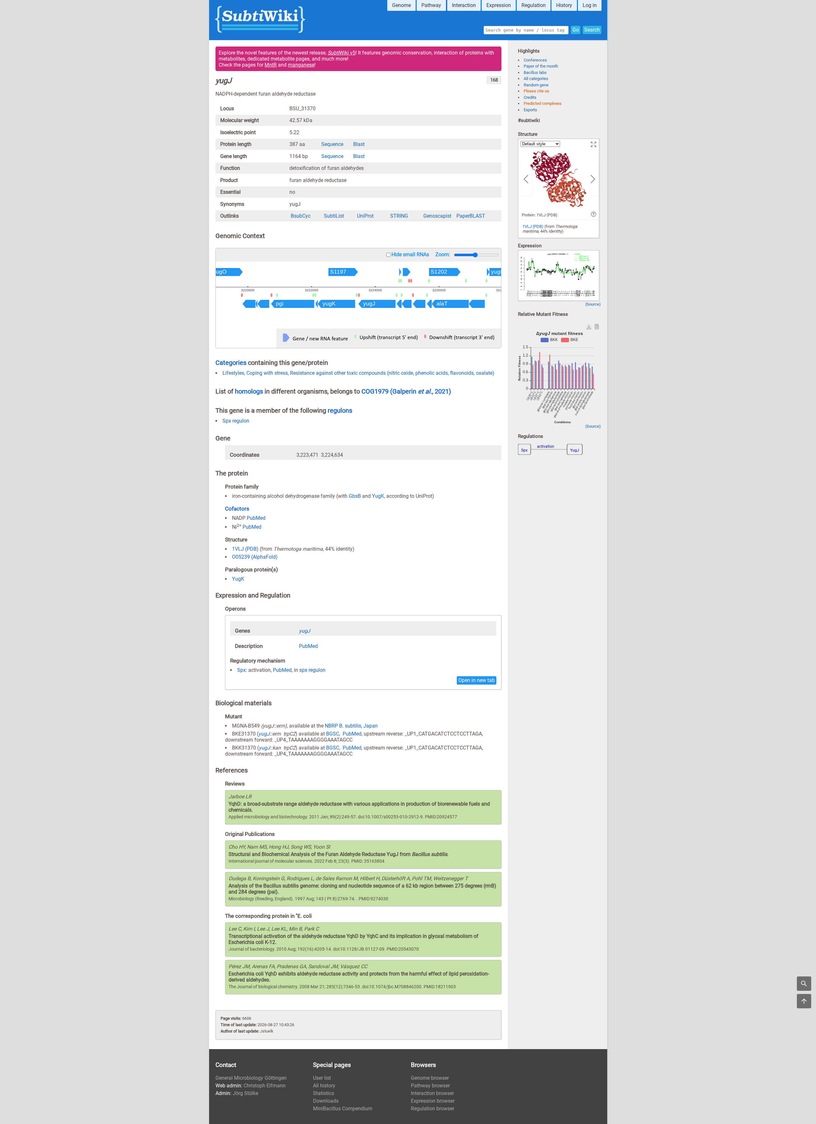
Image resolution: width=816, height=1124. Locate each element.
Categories (230, 362)
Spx (241, 670)
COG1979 (375, 391)
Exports (530, 109)
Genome (401, 5)
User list (322, 1078)
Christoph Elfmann (265, 1086)
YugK (378, 496)
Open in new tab (476, 680)
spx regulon (312, 670)
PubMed (256, 518)
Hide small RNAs (410, 254)
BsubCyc (300, 216)
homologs (249, 391)
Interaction (464, 5)
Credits (530, 97)
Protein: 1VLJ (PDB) (539, 215)
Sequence (332, 144)
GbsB (355, 496)
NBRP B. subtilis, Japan (351, 726)
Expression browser (433, 1101)
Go (575, 30)
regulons (340, 410)
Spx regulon (235, 421)
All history (324, 1086)
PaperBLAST (470, 216)
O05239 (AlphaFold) (255, 557)
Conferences (535, 60)
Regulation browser (432, 1109)
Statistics (323, 1093)
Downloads (326, 1101)
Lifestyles (233, 373)
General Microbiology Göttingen (251, 1078)
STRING (399, 216)
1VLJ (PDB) (245, 549)
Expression (498, 5)
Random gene (536, 85)
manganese (301, 65)
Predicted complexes (543, 103)
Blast (359, 144)
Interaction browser (432, 1093)
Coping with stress (267, 373)
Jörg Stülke (245, 1093)
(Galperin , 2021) (420, 391)
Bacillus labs (535, 72)
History (564, 5)
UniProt (365, 216)
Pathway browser (430, 1086)
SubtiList (334, 216)
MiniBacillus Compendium (342, 1109)
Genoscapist (437, 216)
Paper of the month (541, 66)
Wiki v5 (341, 53)
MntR (271, 65)
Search (592, 30)
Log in (590, 5)
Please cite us (536, 91)
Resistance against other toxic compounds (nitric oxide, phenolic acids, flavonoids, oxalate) (392, 373)
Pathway (431, 5)
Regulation (533, 5)
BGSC (332, 734)
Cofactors (237, 508)
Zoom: (442, 254)
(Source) (593, 304)
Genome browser (430, 1078)
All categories (536, 78)
